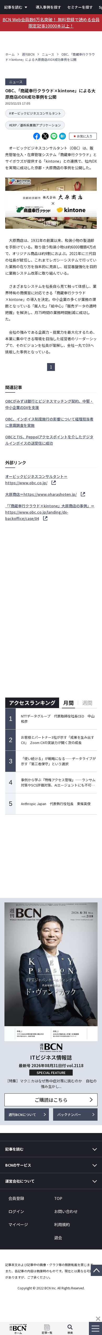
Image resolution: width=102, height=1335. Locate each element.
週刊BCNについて (22, 1114)
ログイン (16, 1211)
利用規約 (62, 1224)
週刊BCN (28, 54)
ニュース (48, 54)
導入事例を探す (48, 7)
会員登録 (16, 1198)
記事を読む (13, 7)
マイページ (18, 1224)
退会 (58, 1237)
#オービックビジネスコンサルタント (35, 113)
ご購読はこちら (51, 1099)
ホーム (10, 54)
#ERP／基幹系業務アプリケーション (35, 125)
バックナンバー (69, 1114)
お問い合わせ (66, 1211)
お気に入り (85, 136)
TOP (58, 1198)
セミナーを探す (80, 7)
